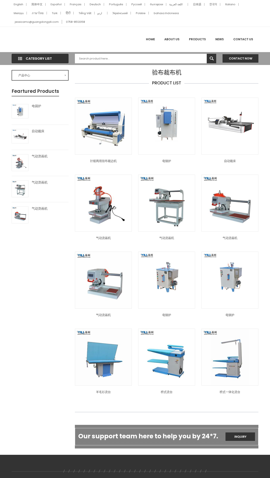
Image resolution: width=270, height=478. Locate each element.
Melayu (19, 13)
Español (56, 4)
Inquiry (240, 437)
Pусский (136, 4)
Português (116, 4)
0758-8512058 (75, 22)
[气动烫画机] (20, 162)
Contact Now (240, 58)
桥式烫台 (167, 392)
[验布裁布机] (103, 126)
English (18, 4)
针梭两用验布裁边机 (103, 161)
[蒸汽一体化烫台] (230, 357)
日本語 (197, 4)
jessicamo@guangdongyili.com (37, 22)
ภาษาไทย (38, 13)
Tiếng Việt (85, 13)
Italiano (230, 4)
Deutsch (95, 4)
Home (150, 39)
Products (197, 39)
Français (75, 4)
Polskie (141, 13)
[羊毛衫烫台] (103, 357)
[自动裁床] (20, 136)
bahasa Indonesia (166, 13)
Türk (55, 13)
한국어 (213, 4)
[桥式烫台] (166, 357)
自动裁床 (38, 131)
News (219, 39)
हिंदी (68, 13)
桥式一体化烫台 (230, 392)
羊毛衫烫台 (103, 392)
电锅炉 (36, 106)
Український (120, 13)
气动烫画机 (39, 156)
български (156, 4)
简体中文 (36, 4)
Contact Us (243, 39)
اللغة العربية (176, 4)
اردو (99, 13)
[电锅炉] (20, 111)
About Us (172, 39)
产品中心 (42, 75)
